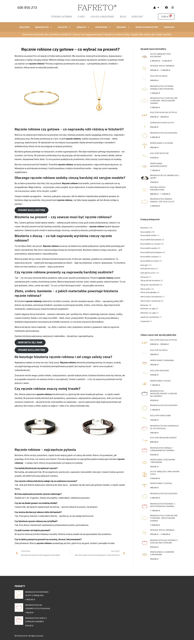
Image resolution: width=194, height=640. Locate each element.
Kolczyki (62, 27)
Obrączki (81, 27)
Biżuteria (24, 27)
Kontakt (137, 16)
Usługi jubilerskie (102, 16)
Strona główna (61, 16)
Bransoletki (42, 27)
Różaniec (121, 27)
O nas (81, 16)
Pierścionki (101, 27)
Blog (123, 16)
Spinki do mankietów (146, 27)
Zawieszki (169, 27)
